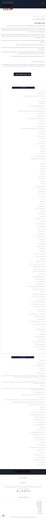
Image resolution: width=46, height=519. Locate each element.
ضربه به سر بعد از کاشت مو (41, 214)
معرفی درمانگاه (39, 503)
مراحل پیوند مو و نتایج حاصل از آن (40, 261)
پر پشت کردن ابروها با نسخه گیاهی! (39, 454)
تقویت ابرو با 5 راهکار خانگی (40, 457)
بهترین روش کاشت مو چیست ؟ (41, 126)
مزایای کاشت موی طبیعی (41, 153)
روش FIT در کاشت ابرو (41, 444)
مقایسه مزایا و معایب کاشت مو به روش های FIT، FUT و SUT (36, 286)
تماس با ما (40, 513)
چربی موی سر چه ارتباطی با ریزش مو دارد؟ (39, 324)
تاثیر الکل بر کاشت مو (42, 249)
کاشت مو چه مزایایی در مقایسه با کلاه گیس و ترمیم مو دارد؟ (37, 321)
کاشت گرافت (43, 98)
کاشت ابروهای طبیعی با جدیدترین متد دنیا (38, 424)
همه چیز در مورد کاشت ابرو (40, 363)
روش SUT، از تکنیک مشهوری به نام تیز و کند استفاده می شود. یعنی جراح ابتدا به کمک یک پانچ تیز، (31, 111)
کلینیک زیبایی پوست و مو (41, 188)
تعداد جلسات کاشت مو (42, 121)
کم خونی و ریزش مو (42, 211)
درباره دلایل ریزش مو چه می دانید (40, 344)
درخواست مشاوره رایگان (21, 74)
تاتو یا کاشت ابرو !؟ (41, 368)
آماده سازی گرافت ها (42, 103)
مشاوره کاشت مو (42, 91)
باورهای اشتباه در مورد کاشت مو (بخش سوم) (39, 266)
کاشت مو (43, 161)
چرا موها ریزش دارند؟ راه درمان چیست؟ (39, 346)
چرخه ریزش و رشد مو (42, 133)
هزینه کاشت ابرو (42, 409)
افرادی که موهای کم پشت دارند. (40, 143)
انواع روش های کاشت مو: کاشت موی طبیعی (39, 294)
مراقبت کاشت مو (42, 151)
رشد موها (43, 326)
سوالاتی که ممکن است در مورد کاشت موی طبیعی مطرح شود (37, 314)
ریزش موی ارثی (43, 221)
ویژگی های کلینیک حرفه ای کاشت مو (40, 223)
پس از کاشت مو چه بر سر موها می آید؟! (39, 306)
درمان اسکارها (43, 141)
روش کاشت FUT (42, 173)
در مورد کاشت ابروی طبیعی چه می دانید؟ (38, 437)
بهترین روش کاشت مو (42, 274)
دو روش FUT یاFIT (42, 123)
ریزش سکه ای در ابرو (41, 462)
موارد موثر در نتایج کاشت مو (41, 319)
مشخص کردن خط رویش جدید (41, 101)
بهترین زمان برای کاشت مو (41, 234)
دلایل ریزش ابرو (42, 452)
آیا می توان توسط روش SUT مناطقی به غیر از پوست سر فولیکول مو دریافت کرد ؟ (34, 96)
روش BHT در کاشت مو (41, 339)
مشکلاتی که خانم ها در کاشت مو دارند (40, 284)
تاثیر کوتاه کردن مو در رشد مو (41, 226)
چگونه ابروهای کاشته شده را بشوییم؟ (39, 392)
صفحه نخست (42, 16)
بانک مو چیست (43, 241)
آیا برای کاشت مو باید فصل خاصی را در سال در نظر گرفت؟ (37, 264)
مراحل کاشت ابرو (42, 370)
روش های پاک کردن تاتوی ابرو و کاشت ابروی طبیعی (37, 432)
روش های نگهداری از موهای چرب (40, 329)
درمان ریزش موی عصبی (42, 196)
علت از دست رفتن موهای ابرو (40, 422)
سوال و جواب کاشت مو (42, 178)
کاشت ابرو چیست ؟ (41, 385)
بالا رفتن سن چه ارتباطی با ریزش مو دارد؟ (39, 316)
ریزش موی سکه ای (42, 201)
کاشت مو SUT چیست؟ (42, 176)
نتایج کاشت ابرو (42, 442)
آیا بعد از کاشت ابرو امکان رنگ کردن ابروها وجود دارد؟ (36, 447)
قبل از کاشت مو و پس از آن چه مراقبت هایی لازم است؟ (37, 304)
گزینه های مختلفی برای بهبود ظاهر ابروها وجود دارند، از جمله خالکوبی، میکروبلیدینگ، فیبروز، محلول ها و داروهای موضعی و (28, 402)
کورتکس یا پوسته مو (42, 334)
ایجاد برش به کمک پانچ (42, 113)
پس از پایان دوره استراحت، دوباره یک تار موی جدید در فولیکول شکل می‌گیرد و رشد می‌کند (33, 128)
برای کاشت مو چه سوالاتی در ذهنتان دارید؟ (39, 301)
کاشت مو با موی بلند (42, 259)
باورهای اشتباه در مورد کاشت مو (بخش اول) (39, 271)
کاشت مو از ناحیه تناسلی (41, 191)
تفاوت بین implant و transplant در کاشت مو (38, 276)
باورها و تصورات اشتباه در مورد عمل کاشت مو (38, 341)
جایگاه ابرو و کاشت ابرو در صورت (39, 439)
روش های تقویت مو (42, 216)
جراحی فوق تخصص (42, 163)
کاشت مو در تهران (42, 166)
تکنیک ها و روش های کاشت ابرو (40, 365)
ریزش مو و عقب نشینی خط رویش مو (40, 336)
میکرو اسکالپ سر (42, 203)
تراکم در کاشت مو (42, 331)
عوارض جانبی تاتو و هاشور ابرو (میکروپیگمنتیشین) (37, 414)
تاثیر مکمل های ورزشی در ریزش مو (40, 208)
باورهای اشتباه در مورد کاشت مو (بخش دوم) (39, 269)
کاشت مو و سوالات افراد (41, 309)
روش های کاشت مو (42, 251)
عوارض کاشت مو (42, 148)
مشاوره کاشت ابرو (41, 360)
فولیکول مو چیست (42, 168)
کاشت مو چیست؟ (42, 181)
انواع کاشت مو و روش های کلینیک (40, 186)
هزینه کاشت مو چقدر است (41, 239)
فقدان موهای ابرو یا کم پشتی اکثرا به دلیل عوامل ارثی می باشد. (35, 404)
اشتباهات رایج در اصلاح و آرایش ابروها (39, 459)
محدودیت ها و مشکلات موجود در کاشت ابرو (38, 419)
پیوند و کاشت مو (42, 407)
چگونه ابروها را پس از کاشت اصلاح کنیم (38, 412)
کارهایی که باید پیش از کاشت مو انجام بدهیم (39, 289)
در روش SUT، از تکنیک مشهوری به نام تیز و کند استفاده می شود (36, 106)
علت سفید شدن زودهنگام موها (41, 219)
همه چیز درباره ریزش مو (41, 311)
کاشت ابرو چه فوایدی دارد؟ (40, 449)
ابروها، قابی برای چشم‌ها (41, 373)
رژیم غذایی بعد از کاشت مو (41, 246)
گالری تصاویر (39, 506)
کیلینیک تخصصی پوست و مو (41, 136)
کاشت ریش (40, 511)
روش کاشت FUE (42, 171)
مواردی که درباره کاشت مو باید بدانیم (40, 254)
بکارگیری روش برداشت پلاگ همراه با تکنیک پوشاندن (38, 158)
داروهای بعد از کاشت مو (41, 231)
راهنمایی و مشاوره (42, 146)
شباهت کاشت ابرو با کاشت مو (40, 429)
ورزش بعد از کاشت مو (42, 244)
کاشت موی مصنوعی (42, 291)
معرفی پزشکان (39, 505)
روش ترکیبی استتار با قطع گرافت (40, 156)
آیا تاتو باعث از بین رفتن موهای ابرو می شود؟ (38, 434)
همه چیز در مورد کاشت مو (41, 93)
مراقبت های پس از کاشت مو (41, 349)
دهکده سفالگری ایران (36, 16)
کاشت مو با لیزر (43, 198)
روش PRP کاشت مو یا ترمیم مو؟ (40, 256)
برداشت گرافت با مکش (41, 108)
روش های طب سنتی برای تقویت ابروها (39, 417)
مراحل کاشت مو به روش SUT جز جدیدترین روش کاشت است (36, 118)
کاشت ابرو (40, 510)
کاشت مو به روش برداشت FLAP (40, 279)
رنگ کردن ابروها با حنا (41, 464)
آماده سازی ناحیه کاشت (42, 138)
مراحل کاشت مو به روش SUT (41, 116)
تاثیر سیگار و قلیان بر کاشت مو (40, 236)
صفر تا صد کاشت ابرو (41, 379)
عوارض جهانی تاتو (42, 427)
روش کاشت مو (43, 183)
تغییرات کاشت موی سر (42, 131)
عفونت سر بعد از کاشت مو (41, 229)
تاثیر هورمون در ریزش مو (41, 206)
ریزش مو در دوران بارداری (41, 193)
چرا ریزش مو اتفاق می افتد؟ (41, 281)
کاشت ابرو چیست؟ (41, 397)
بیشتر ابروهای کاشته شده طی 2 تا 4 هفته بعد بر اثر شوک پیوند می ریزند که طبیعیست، (32, 394)
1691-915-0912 (20, 488)
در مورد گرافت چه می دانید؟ (41, 299)
